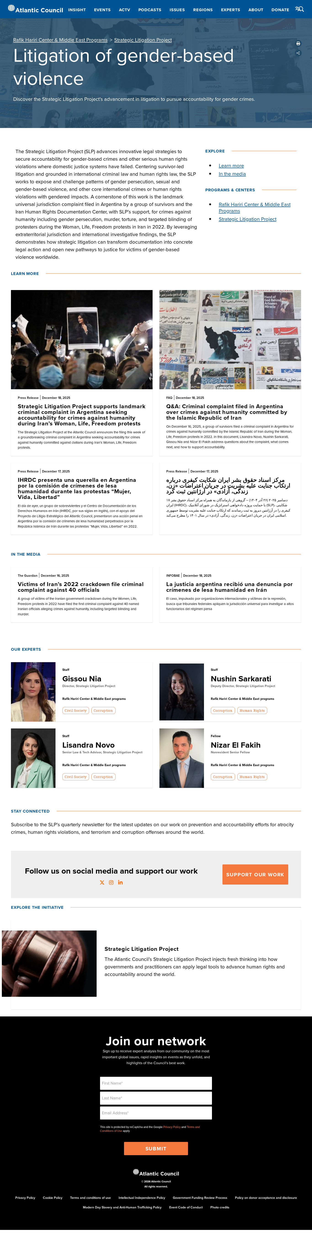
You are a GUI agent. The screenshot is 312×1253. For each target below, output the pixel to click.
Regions (203, 10)
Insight (77, 10)
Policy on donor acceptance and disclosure (266, 1197)
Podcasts (149, 10)
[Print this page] (298, 43)
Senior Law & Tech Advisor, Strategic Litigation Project (102, 752)
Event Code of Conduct (186, 1207)
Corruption (103, 710)
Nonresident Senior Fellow (230, 752)
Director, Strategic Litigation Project (88, 686)
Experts (230, 10)
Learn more (231, 165)
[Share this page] (298, 53)
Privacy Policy (172, 1127)
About (256, 10)
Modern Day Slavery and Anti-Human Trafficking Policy (122, 1207)
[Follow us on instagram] (111, 883)
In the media (232, 173)
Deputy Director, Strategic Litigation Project (243, 686)
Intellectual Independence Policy (142, 1197)
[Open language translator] (298, 9)
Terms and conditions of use (90, 1197)
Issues (177, 10)
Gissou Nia (81, 678)
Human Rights (252, 710)
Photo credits (219, 1207)
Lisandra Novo (88, 745)
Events (102, 10)
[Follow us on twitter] (102, 883)
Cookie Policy (52, 1197)
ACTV (124, 10)
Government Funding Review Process (200, 1197)
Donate (280, 10)
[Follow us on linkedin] (120, 883)
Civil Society (76, 710)
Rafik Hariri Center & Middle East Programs (60, 39)
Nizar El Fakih (236, 745)
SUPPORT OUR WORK (255, 874)
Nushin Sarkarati (241, 678)
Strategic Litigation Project (143, 39)
